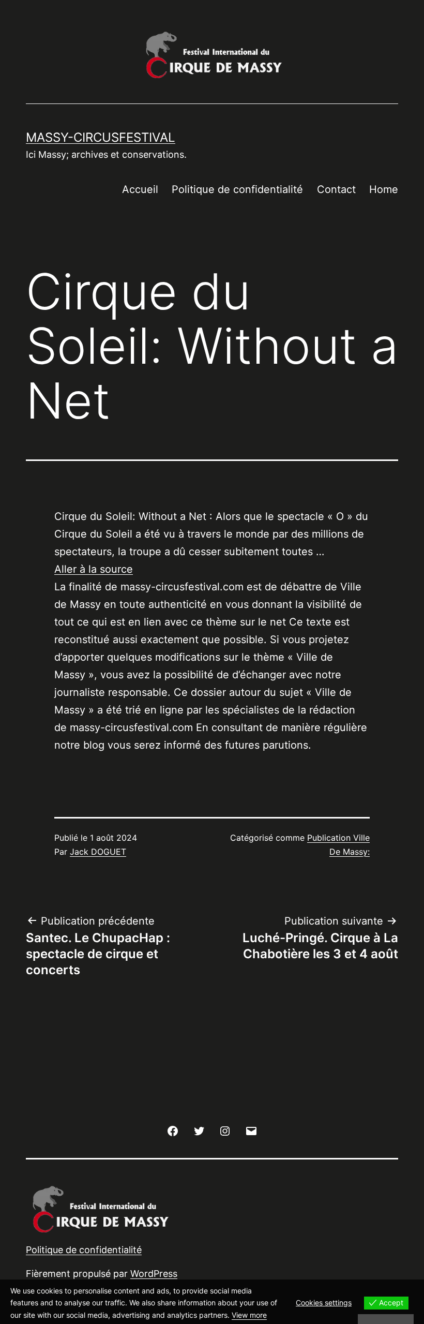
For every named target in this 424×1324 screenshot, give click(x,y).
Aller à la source (93, 569)
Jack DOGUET (98, 851)
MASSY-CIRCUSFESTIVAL (100, 137)
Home (383, 189)
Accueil (140, 189)
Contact (336, 189)
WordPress (153, 1273)
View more (249, 1315)
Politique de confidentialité (237, 189)
